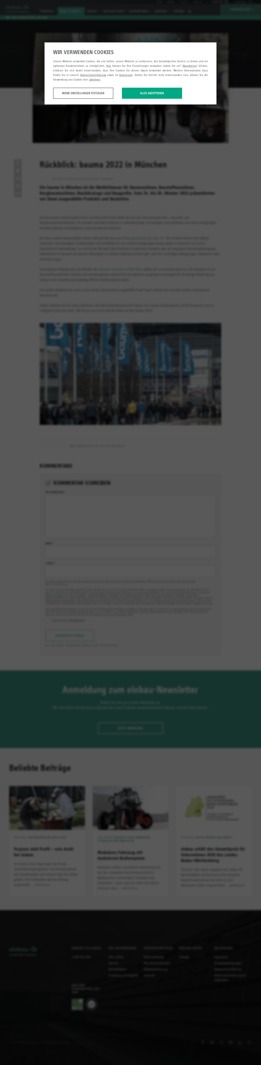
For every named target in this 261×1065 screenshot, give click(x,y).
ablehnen (94, 79)
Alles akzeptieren (152, 93)
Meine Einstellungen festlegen (83, 93)
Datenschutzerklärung (93, 75)
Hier (108, 65)
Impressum (126, 75)
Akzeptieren (190, 65)
